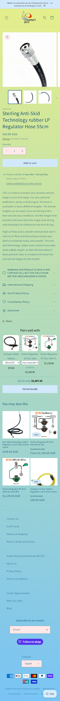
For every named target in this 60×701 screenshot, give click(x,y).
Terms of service (31, 694)
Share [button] (9, 321)
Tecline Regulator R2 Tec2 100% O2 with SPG (49, 356)
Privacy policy (14, 694)
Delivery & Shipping (17, 534)
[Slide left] (3, 98)
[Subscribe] (46, 630)
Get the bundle (30, 389)
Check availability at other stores (24, 183)
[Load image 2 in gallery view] (29, 97)
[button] (6, 17)
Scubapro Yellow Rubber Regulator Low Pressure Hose (43, 490)
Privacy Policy (14, 571)
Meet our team (14, 600)
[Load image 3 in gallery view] (45, 97)
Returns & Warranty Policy (21, 541)
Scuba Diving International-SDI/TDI (25, 555)
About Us (12, 563)
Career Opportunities (18, 593)
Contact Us (12, 518)
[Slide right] (56, 98)
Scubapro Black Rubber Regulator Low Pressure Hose (11, 356)
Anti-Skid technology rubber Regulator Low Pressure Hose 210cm (15, 444)
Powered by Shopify (31, 688)
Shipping (6, 139)
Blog (9, 608)
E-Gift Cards (13, 526)
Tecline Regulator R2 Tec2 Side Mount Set (29, 356)
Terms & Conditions (17, 578)
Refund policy (49, 689)
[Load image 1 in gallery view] (15, 97)
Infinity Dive (17, 688)
